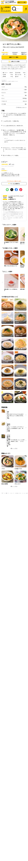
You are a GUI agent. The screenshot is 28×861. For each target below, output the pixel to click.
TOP (2, 493)
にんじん (3, 92)
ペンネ (3, 86)
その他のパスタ (18, 493)
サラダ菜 (3, 104)
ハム (2, 95)
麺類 (6, 493)
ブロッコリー (4, 89)
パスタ (11, 493)
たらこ (3, 98)
